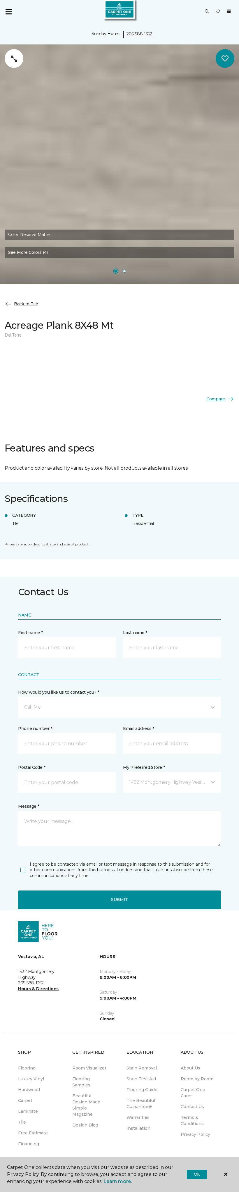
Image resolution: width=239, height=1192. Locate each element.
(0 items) (229, 11)
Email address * (138, 728)
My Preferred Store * (144, 767)
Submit (119, 899)
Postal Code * (31, 767)
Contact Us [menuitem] (192, 1106)
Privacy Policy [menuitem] (195, 1134)
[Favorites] (217, 11)
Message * (28, 806)
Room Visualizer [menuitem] (89, 1068)
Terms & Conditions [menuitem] (192, 1120)
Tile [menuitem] (22, 1122)
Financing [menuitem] (28, 1143)
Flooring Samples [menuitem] (81, 1082)
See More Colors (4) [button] (28, 252)
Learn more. (117, 1181)
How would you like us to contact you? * (58, 692)
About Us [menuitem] (190, 1068)
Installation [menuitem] (138, 1128)
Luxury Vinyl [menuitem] (31, 1078)
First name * (30, 633)
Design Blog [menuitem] (85, 1125)
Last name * (135, 633)
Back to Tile (26, 303)
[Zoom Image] (14, 58)
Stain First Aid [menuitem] (141, 1078)
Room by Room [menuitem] (197, 1078)
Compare (215, 399)
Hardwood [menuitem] (29, 1089)
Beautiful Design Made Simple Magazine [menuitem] (86, 1105)
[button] (206, 11)
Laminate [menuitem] (28, 1111)
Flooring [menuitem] (27, 1068)
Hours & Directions (38, 988)
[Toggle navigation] (8, 11)
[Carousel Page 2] (124, 271)
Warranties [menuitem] (138, 1117)
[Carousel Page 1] (115, 271)
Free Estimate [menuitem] (33, 1133)
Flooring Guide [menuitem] (141, 1089)
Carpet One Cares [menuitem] (193, 1092)
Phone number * (35, 728)
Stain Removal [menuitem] (141, 1068)
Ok (197, 1174)
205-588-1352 (139, 34)
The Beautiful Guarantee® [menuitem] (140, 1103)
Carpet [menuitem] (25, 1100)
